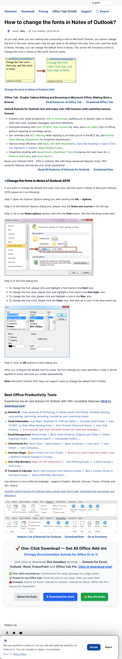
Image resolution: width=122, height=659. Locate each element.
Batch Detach (53, 443)
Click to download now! (95, 558)
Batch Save (35, 443)
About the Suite (27, 588)
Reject (108, 647)
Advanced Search (41, 438)
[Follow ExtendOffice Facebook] (7, 624)
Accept (94, 647)
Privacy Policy (19, 654)
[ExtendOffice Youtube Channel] (21, 624)
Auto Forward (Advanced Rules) (74, 425)
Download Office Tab (99, 102)
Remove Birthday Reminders (48, 474)
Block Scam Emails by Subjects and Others (74, 434)
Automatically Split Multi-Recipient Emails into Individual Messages (60, 429)
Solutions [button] (10, 11)
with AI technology (56, 118)
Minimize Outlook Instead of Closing (31, 456)
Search (104, 11)
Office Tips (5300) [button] (64, 11)
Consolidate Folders (66, 438)
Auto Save (93, 443)
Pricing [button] (43, 11)
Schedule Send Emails (92, 421)
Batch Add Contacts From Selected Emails (57, 470)
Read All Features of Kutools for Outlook (63, 169)
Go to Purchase (97, 528)
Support (86, 11)
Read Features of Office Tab (64, 102)
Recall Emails (39, 434)
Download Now (103, 169)
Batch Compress (74, 443)
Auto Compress (29, 447)
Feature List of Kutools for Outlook (39, 528)
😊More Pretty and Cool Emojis (46, 452)
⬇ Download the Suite (60, 588)
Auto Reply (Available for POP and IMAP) (53, 421)
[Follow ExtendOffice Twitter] (14, 624)
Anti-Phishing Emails (77, 461)
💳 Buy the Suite (94, 588)
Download (27, 11)
